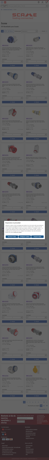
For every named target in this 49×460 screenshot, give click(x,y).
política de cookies (18, 232)
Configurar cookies (24, 236)
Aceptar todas (37, 236)
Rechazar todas (12, 236)
